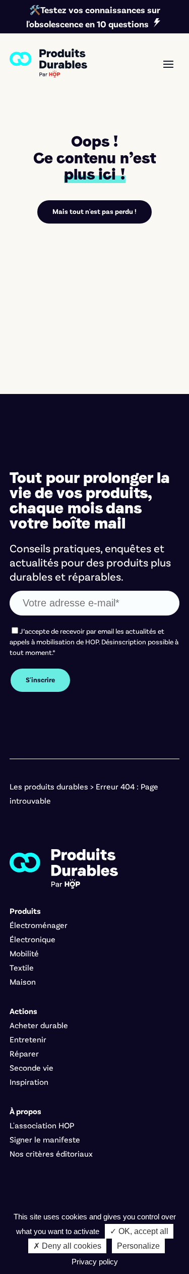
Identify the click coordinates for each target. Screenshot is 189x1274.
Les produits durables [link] (49, 786)
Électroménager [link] (39, 925)
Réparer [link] (24, 1053)
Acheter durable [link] (39, 1025)
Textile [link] (22, 967)
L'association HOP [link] (42, 1125)
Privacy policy (95, 1261)
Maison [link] (23, 981)
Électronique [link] (32, 939)
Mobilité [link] (24, 953)
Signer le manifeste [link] (45, 1139)
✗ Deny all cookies (67, 1246)
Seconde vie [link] (31, 1067)
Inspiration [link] (29, 1081)
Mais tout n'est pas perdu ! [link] (94, 211)
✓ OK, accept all (139, 1231)
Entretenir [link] (28, 1039)
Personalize (138, 1246)
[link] (48, 63)
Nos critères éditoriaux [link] (51, 1153)
